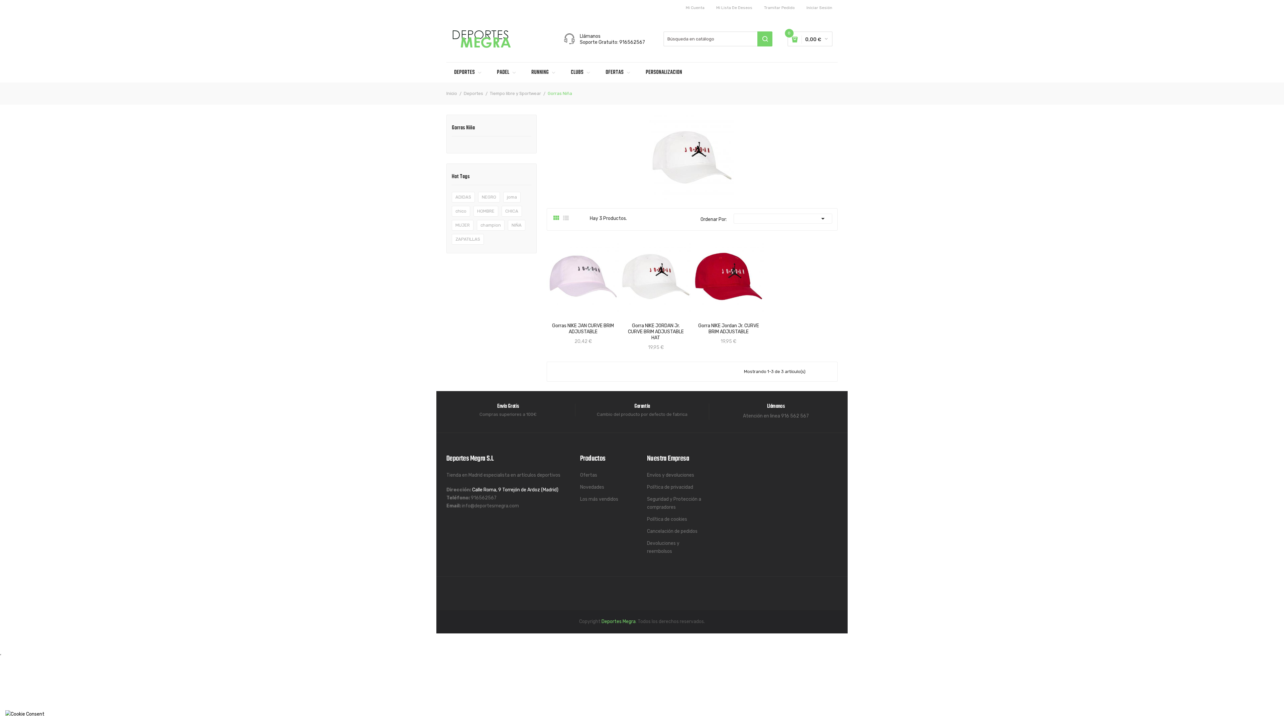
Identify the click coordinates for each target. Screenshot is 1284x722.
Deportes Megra (619, 621)
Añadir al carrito (589, 324)
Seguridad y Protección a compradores (674, 503)
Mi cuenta (695, 7)
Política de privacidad (670, 487)
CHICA (511, 211)
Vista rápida (558, 324)
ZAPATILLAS (467, 239)
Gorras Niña (463, 128)
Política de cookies (667, 519)
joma (512, 197)
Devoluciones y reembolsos (663, 547)
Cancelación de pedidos (672, 531)
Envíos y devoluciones (670, 475)
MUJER (462, 225)
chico (460, 211)
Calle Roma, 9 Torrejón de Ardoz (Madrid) (515, 490)
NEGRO (489, 197)
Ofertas (588, 475)
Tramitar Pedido (779, 7)
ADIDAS (463, 197)
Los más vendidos (599, 499)
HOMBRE (486, 211)
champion (490, 225)
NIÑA (517, 225)
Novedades (592, 487)
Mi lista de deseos (734, 7)
